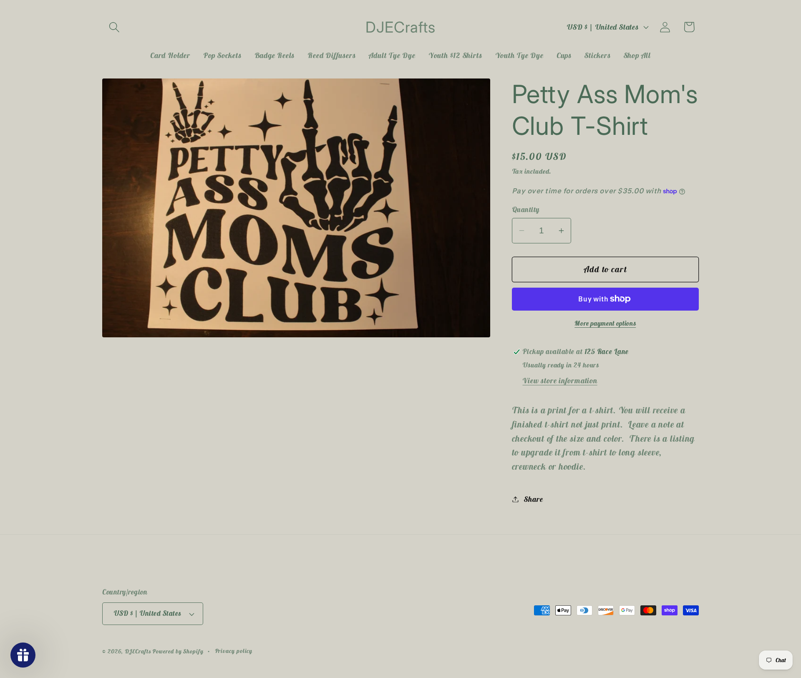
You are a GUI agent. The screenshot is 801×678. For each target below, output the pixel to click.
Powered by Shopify (177, 651)
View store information (559, 380)
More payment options (605, 323)
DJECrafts (138, 651)
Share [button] (533, 499)
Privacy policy (234, 651)
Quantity (525, 209)
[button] (114, 27)
